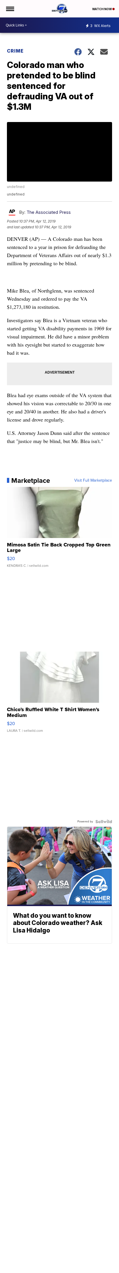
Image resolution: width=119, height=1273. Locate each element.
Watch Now (102, 9)
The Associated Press (49, 212)
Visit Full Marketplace (93, 480)
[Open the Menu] (9, 8)
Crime (15, 51)
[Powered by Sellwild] (103, 822)
